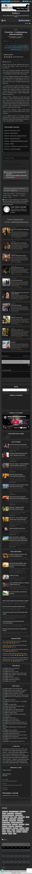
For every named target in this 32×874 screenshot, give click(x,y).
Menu (5, 20)
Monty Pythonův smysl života (17, 528)
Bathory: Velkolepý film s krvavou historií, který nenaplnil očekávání (20, 293)
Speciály (16, 29)
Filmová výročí (18, 813)
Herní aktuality (21, 817)
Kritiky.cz (16, 13)
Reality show (21, 824)
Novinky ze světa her (6, 824)
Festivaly (4, 813)
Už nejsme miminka (13, 719)
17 (3, 859)
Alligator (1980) (12, 707)
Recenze (27, 824)
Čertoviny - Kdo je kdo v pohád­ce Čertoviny (15, 136)
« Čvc (3, 867)
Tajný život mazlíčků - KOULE (15, 693)
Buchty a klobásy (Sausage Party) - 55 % (17, 722)
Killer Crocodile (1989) (22, 762)
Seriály (27, 828)
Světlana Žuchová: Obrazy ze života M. (17, 735)
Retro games (15, 828)
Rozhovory (22, 828)
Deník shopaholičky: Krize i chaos (17, 267)
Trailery (4, 832)
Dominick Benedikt (7, 201)
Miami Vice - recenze (13, 671)
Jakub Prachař (16, 201)
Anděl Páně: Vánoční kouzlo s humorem (18, 255)
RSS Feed (5, 775)
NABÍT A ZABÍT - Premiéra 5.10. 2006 (17, 674)
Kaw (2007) (6, 762)
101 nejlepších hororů (13, 811)
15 (23, 856)
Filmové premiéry (19, 287)
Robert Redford (11, 699)
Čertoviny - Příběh (9, 144)
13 (15, 856)
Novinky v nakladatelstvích (17, 822)
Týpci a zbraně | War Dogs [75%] (15, 711)
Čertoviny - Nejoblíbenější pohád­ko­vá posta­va (16, 141)
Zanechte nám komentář (16, 37)
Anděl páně (13, 342)
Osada (9, 750)
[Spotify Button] (28, 20)
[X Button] (19, 20)
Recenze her (4, 826)
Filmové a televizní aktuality (8, 815)
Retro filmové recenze (20, 299)
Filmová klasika (19, 262)
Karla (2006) (16, 761)
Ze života (10, 833)
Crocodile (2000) (12, 704)
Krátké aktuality (12, 820)
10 (4, 856)
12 (11, 856)
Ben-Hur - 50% (11, 717)
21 (19, 859)
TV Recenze (9, 832)
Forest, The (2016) (12, 730)
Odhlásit (9, 770)
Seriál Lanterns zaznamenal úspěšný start (14, 606)
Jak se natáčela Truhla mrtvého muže (17, 673)
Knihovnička (20, 819)
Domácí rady (22, 811)
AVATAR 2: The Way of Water (17, 749)
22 (23, 859)
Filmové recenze (19, 237)
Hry (3, 819)
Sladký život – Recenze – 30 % (16, 317)
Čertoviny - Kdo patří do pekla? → (16, 219)
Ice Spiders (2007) (12, 712)
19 (11, 859)
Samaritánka (11, 670)
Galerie (15, 817)
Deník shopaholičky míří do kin (17, 280)
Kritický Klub (5, 820)
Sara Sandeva (9, 204)
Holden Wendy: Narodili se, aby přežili (17, 690)
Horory (27, 817)
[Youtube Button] (26, 20)
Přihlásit (5, 770)
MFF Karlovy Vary (6, 822)
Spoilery (13, 830)
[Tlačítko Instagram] (24, 20)
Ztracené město (12, 681)
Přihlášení (27, 356)
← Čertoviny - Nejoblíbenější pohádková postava (16, 222)
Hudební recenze (12, 819)
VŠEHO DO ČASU (14, 575)
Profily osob (14, 824)
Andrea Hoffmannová (14, 199)
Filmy (11, 817)
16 (27, 856)
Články (14, 833)
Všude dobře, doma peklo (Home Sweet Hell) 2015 (15, 645)
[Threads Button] (23, 20)
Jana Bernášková (24, 201)
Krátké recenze (20, 820)
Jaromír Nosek (6, 202)
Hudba (6, 819)
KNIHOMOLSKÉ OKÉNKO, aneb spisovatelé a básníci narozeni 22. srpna (17, 565)
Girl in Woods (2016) (13, 736)
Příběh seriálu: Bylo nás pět (16, 305)
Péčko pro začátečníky (13, 668)
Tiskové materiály (12, 36)
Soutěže (3, 830)
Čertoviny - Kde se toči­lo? (10, 133)
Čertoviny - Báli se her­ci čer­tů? (12, 130)
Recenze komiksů (18, 826)
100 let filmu (5, 811)
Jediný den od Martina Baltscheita (12, 757)
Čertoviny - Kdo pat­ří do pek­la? (12, 138)
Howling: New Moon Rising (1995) (16, 691)
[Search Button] (29, 20)
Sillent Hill (10, 676)
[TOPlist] (4, 839)
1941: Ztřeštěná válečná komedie (18, 444)
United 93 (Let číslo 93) (14, 679)
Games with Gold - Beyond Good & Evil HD (18, 695)
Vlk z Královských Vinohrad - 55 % (16, 741)
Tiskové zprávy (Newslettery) (22, 830)
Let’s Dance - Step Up (14, 677)
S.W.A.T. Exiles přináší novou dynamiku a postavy (16, 600)
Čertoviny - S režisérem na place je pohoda (16, 33)
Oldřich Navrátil (14, 202)
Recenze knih (11, 826)
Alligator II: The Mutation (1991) (15, 709)
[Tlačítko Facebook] (21, 20)
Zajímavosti (18, 832)
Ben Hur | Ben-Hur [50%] (14, 720)
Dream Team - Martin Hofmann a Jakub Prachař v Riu (20, 230)
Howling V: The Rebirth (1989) (15, 688)
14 (19, 856)
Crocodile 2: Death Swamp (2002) (16, 706)
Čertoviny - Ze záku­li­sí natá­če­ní (12, 149)
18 (7, 859)
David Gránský (24, 199)
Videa (14, 832)
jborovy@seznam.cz (13, 795)
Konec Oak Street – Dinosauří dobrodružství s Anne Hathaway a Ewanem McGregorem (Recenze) (18, 538)
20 (16, 859)
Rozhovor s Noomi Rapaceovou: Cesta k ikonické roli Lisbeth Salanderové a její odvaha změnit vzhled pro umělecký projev (15, 659)
